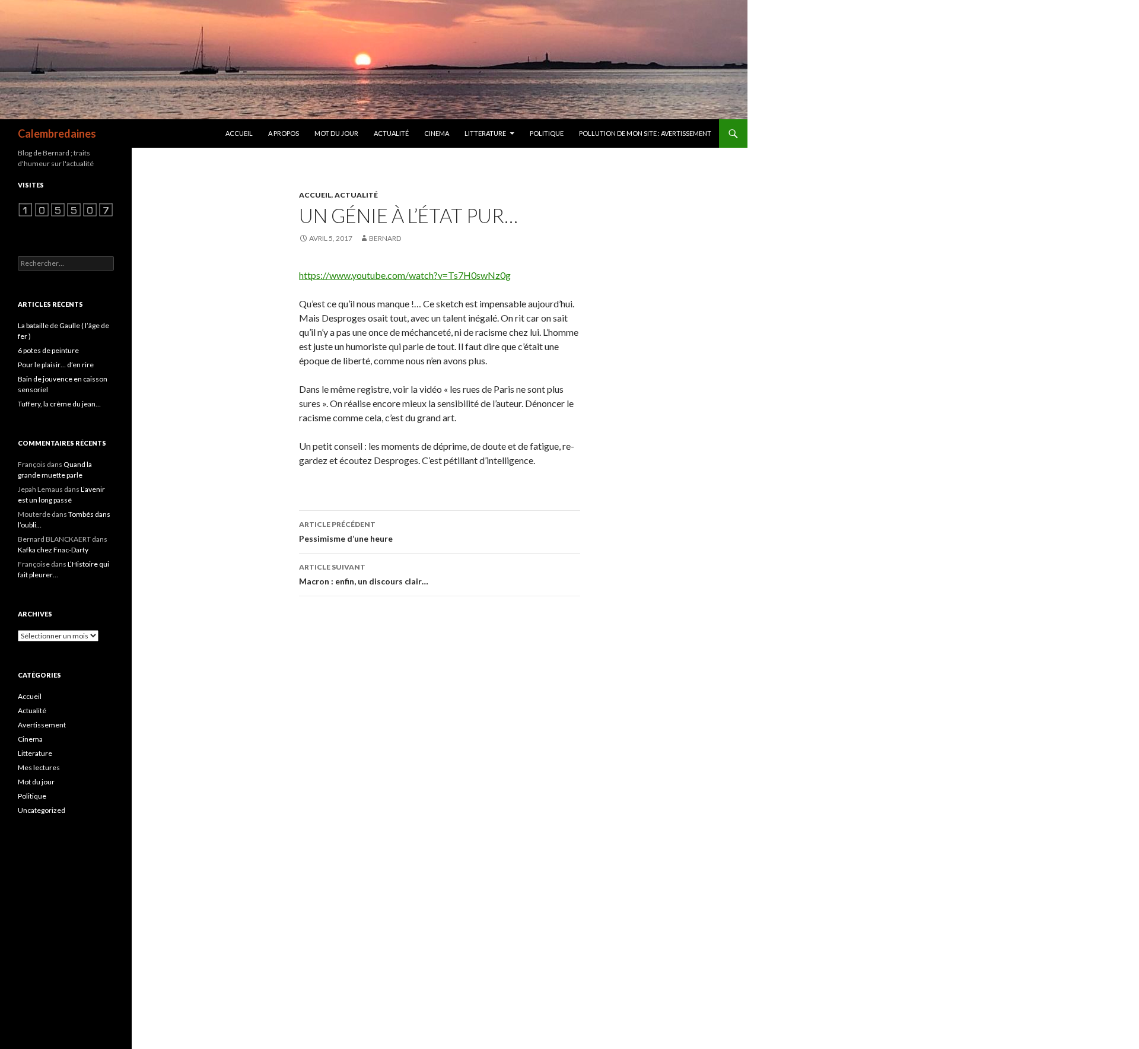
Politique (547, 133)
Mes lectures (39, 767)
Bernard (385, 238)
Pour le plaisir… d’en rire (56, 364)
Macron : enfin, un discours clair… (363, 574)
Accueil (239, 133)
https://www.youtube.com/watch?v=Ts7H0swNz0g (405, 275)
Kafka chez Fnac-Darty (53, 549)
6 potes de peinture (48, 350)
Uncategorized (41, 810)
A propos (283, 133)
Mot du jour (336, 133)
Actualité (391, 133)
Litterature (485, 133)
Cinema (436, 133)
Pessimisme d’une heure (346, 531)
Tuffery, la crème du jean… (59, 403)
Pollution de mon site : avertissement (645, 133)
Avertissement (42, 724)
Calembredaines (57, 133)
